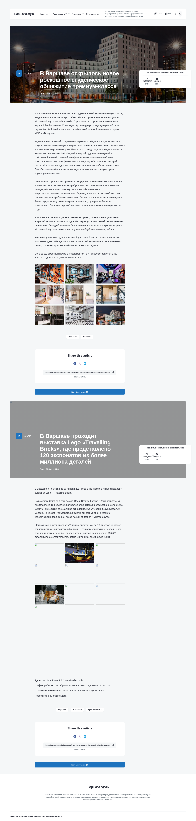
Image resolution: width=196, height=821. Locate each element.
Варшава (27, 73)
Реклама (14, 816)
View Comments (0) (80, 392)
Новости (87, 337)
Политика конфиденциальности (33, 816)
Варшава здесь (24, 14)
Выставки (77, 709)
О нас (50, 816)
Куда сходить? (94, 709)
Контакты (57, 816)
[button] (176, 14)
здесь (102, 690)
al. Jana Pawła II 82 (53, 680)
